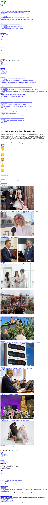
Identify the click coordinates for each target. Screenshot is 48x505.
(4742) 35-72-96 (6, 467)
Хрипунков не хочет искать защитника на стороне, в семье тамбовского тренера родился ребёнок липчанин (23, 91)
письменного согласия (32, 497)
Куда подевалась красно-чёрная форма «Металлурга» (11, 96)
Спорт (13, 11)
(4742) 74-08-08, (6, 500)
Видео (1, 30)
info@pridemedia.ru (7, 501)
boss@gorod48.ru (6, 468)
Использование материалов (6, 496)
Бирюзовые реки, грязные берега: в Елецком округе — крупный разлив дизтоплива (18, 14)
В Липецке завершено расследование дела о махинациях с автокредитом (16, 87)
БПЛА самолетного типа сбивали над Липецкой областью (12, 78)
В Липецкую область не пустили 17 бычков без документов (13, 94)
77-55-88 (11, 500)
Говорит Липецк (15, 31)
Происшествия (8, 11)
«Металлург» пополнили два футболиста (9, 113)
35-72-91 (11, 467)
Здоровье (24, 11)
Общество (2, 11)
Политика (28, 11)
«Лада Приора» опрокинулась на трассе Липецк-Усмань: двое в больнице (16, 21)
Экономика (2, 68)
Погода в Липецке (4, 112)
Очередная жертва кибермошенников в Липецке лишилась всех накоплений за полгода (19, 89)
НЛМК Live (3, 64)
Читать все (2, 98)
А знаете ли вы (3, 71)
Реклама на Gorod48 (4, 499)
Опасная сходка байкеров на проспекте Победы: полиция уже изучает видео (16, 19)
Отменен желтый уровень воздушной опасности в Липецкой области (15, 115)
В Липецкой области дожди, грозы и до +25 (9, 111)
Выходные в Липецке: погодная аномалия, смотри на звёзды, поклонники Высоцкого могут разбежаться (22, 84)
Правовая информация (5, 491)
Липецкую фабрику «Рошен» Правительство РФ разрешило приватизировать (17, 80)
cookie (29, 502)
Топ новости (3, 33)
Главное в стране (4, 65)
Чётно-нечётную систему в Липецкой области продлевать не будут (14, 17)
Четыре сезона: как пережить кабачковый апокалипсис (12, 12)
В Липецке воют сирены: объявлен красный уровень (11, 28)
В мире (6, 34)
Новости (2, 10)
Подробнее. (2, 490)
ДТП (1, 145)
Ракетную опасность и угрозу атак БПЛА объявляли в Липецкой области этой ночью (18, 82)
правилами (27, 182)
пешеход (2, 146)
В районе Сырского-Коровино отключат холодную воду (12, 118)
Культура (20, 11)
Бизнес (16, 11)
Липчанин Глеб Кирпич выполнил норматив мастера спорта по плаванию (16, 106)
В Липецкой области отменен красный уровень (10, 108)
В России (2, 34)
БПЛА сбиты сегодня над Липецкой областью (10, 24)
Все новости (3, 59)
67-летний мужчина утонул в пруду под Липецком (11, 26)
